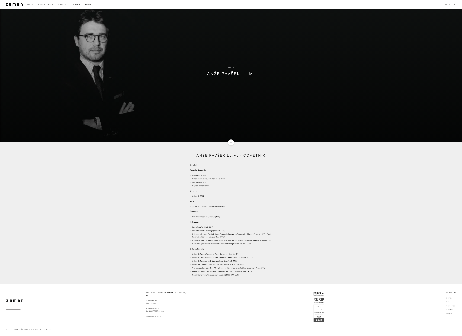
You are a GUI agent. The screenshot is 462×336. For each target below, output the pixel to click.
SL (446, 4)
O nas (30, 4)
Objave (76, 4)
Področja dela (45, 4)
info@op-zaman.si (154, 316)
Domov (449, 298)
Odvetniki (63, 4)
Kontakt (89, 4)
